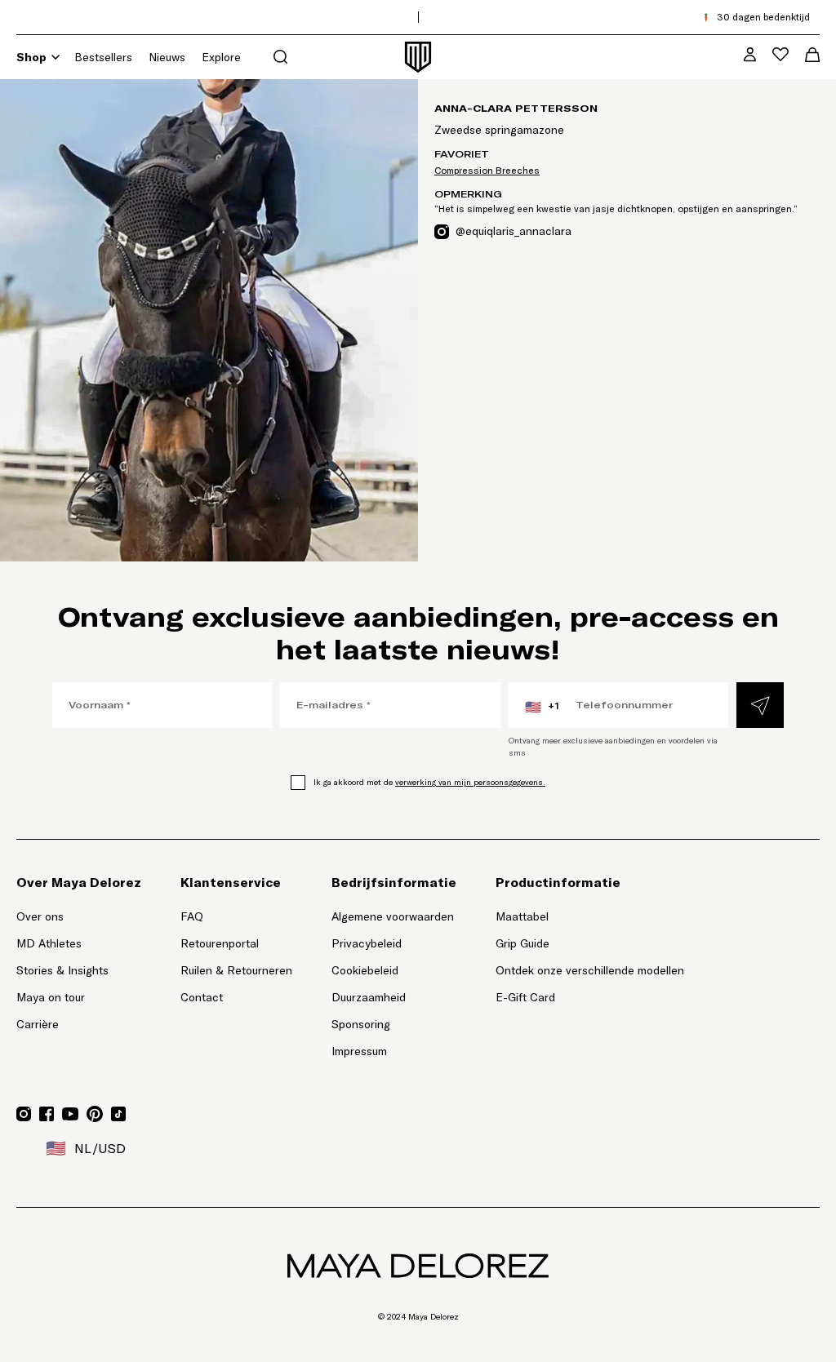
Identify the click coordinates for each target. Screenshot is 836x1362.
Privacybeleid (366, 943)
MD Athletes (49, 943)
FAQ (191, 916)
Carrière (37, 1024)
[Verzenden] (760, 705)
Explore (221, 57)
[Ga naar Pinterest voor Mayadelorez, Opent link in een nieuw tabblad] (95, 1114)
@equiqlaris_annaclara (513, 230)
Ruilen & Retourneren (236, 970)
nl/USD (86, 1148)
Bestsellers (103, 57)
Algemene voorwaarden (392, 916)
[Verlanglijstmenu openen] (780, 54)
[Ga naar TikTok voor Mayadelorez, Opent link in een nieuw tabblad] (118, 1114)
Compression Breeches (487, 170)
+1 (542, 707)
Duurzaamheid (368, 997)
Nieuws (167, 57)
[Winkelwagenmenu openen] (812, 55)
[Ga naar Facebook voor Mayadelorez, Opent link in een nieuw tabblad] (46, 1114)
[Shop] (55, 57)
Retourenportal (236, 943)
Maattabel (522, 916)
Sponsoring (360, 1024)
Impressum (359, 1051)
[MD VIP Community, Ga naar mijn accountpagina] (750, 54)
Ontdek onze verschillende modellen (590, 970)
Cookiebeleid (364, 970)
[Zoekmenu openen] (280, 56)
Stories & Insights (62, 970)
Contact (201, 997)
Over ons (40, 916)
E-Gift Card (525, 997)
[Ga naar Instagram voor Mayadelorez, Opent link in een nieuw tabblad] (23, 1114)
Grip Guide (522, 943)
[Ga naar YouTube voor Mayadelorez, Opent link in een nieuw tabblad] (70, 1113)
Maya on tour (50, 997)
